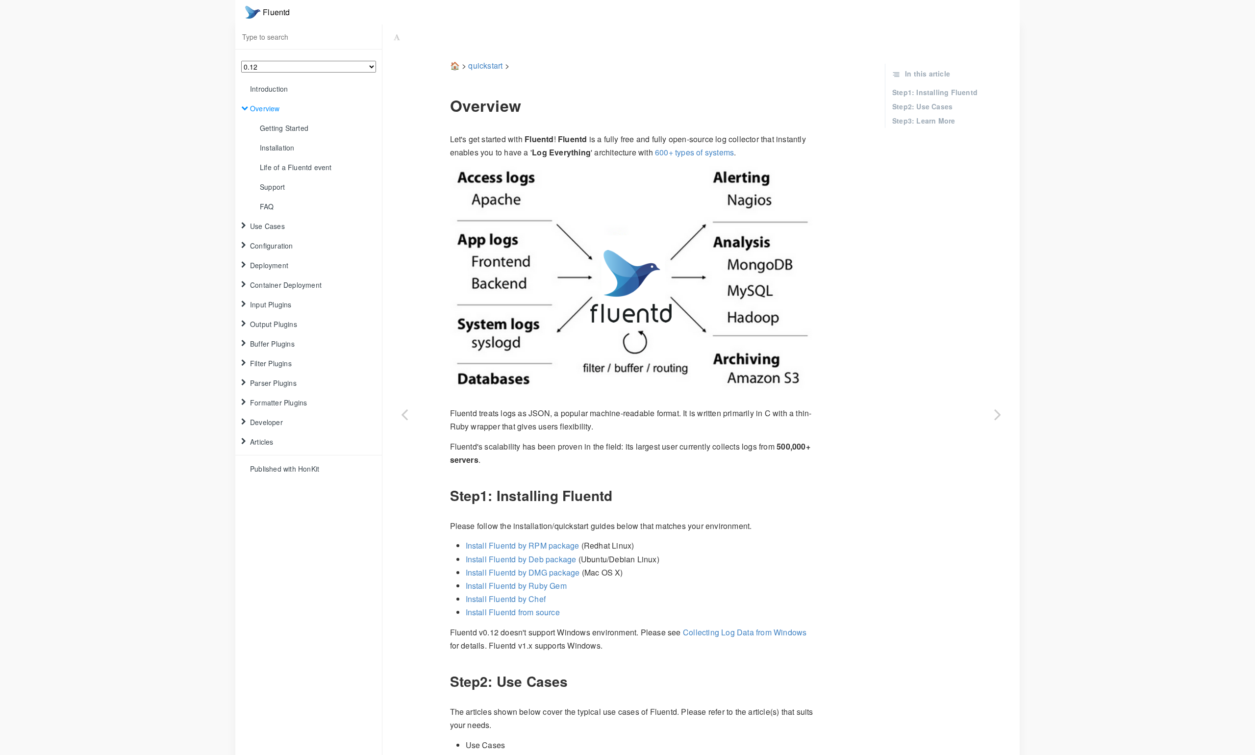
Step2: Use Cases (922, 106)
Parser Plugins (273, 383)
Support (272, 187)
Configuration (271, 246)
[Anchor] (443, 105)
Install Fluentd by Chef (506, 598)
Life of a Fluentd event (296, 167)
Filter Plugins (271, 363)
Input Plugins (271, 304)
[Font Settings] (396, 37)
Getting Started (284, 128)
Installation (277, 147)
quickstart (485, 65)
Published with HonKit (284, 469)
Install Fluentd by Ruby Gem (516, 585)
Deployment (269, 265)
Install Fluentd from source (513, 612)
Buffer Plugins (272, 344)
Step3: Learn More (923, 121)
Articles (262, 442)
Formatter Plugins (278, 402)
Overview (265, 108)
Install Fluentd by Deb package (521, 559)
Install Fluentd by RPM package (522, 545)
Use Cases (267, 226)
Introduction (269, 89)
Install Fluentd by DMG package (523, 572)
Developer (266, 422)
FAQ (267, 206)
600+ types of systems (694, 152)
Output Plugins (273, 324)
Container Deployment (286, 285)
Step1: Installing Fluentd (935, 92)
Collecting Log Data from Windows (744, 632)
